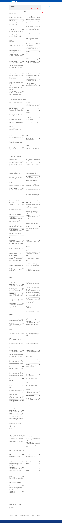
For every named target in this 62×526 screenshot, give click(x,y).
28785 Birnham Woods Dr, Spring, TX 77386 (46, 6)
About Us (17, 520)
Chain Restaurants (30, 520)
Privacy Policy (39, 520)
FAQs (19, 520)
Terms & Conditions (35, 520)
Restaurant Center (22, 520)
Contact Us (27, 520)
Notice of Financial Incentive (45, 520)
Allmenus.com (19, 513)
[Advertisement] (47, 18)
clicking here (28, 516)
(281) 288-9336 (13, 7)
